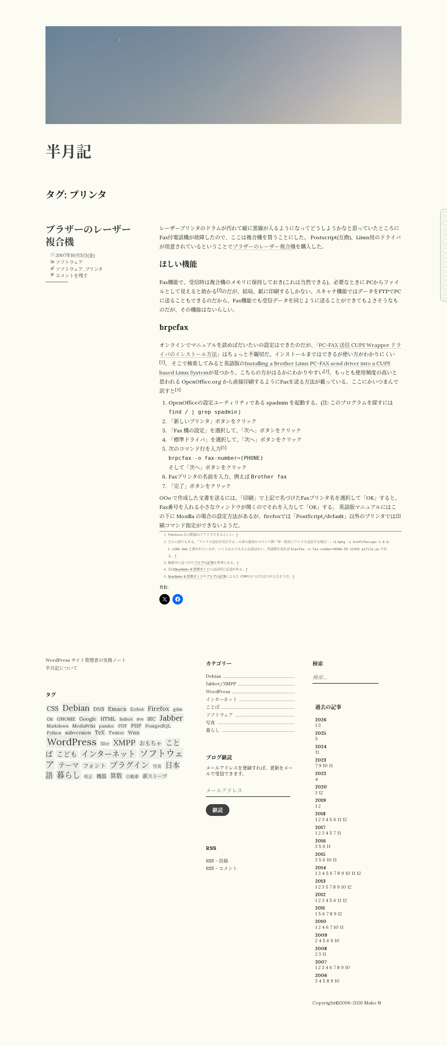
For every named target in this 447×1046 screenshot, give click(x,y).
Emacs (117, 708)
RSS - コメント (221, 868)
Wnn (133, 733)
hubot (126, 719)
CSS (53, 708)
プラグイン (129, 765)
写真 (157, 766)
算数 (116, 776)
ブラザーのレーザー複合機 (264, 246)
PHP (136, 726)
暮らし (68, 775)
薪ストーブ (155, 776)
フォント (94, 765)
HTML (108, 719)
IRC (151, 719)
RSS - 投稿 (217, 861)
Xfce (104, 743)
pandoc (106, 726)
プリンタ (94, 269)
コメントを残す (72, 276)
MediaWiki (83, 726)
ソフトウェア (69, 262)
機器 (101, 776)
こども (67, 754)
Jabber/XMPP (221, 684)
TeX (100, 732)
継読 (217, 810)
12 (321, 793)
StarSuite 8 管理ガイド (191, 569)
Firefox (158, 708)
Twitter (116, 732)
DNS (98, 709)
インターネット (108, 754)
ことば (213, 707)
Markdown (57, 726)
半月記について (61, 668)
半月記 (68, 151)
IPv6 (140, 719)
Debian (76, 708)
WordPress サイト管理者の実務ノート (85, 660)
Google (88, 719)
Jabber (171, 718)
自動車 (132, 776)
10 (325, 765)
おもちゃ (150, 743)
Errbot (137, 709)
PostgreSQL (158, 726)
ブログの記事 (204, 563)
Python (54, 732)
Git (50, 719)
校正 (88, 776)
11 (317, 752)
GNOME (66, 719)
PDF (122, 726)
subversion (78, 733)
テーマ (68, 765)
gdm (177, 709)
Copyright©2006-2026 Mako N (347, 1003)
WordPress (72, 741)
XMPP (124, 742)
